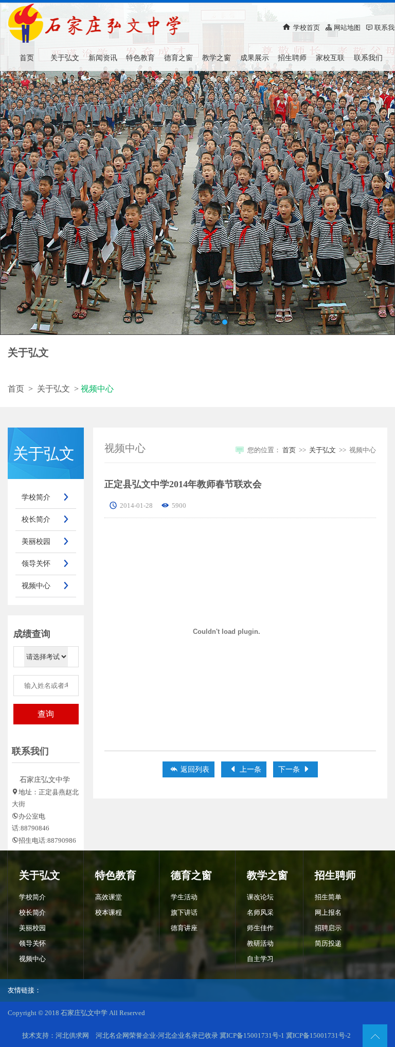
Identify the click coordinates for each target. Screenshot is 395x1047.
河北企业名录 (178, 1035)
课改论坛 (260, 897)
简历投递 (328, 943)
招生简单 (328, 897)
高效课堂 (108, 897)
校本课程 (108, 912)
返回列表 (189, 769)
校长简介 (45, 519)
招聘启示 (328, 928)
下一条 (294, 769)
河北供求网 (72, 1035)
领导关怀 (45, 563)
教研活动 (260, 943)
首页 (27, 58)
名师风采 (260, 912)
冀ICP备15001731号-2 (318, 1035)
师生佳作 (260, 928)
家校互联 (330, 58)
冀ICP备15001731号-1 (253, 1035)
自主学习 (260, 959)
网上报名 (328, 912)
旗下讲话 (184, 912)
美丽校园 (45, 541)
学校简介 (45, 497)
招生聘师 (292, 58)
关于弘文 (64, 58)
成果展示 (254, 58)
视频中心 (45, 586)
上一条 (245, 769)
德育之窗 (178, 58)
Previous (18, 169)
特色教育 (140, 58)
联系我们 (368, 58)
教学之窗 (216, 58)
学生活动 (184, 897)
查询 (46, 713)
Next (377, 169)
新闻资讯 (102, 58)
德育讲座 (184, 928)
